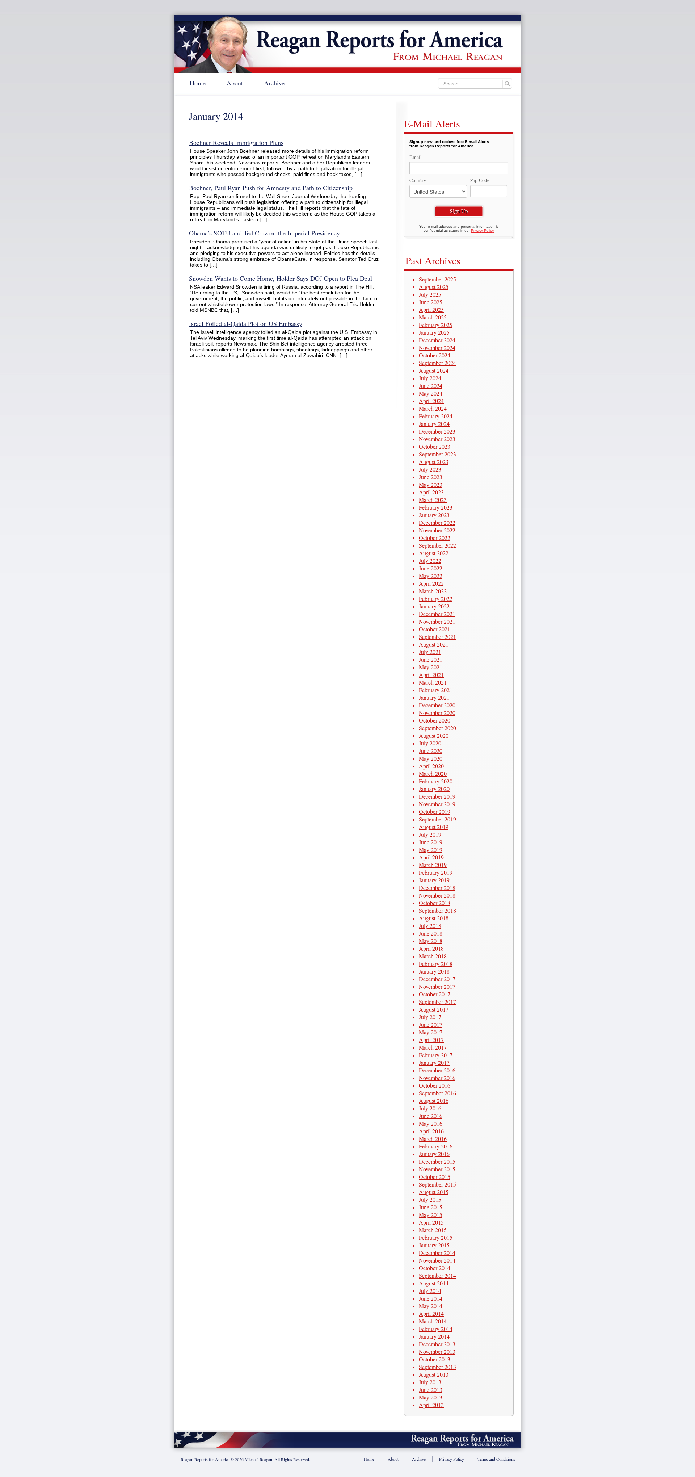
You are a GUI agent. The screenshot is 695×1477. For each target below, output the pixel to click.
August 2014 (433, 1283)
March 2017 (433, 1047)
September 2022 (437, 545)
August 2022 (433, 553)
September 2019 (437, 819)
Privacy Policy (451, 1459)
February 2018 (435, 963)
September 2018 (437, 910)
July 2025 (430, 294)
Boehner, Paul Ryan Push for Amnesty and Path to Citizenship (271, 187)
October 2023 (434, 446)
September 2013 (437, 1367)
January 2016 (434, 1154)
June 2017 (430, 1024)
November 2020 (437, 712)
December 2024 (437, 340)
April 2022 (431, 583)
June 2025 (430, 302)
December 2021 (437, 614)
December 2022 (437, 522)
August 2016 (433, 1100)
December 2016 (437, 1070)
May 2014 (430, 1306)
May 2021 (430, 667)
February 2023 (435, 507)
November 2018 (437, 895)
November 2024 (437, 347)
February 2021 (435, 690)
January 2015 (434, 1245)
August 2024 (433, 370)
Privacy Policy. (482, 231)
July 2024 (430, 378)
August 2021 (433, 644)
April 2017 (431, 1039)
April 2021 (431, 674)
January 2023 (434, 515)
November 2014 (437, 1260)
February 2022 (435, 598)
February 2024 (435, 416)
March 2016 (433, 1138)
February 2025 (435, 325)
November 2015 (437, 1169)
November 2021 (437, 621)
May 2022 (430, 575)
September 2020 (437, 728)
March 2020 (433, 773)
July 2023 (430, 469)
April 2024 (431, 401)
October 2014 (434, 1268)
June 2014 (430, 1298)
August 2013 (433, 1374)
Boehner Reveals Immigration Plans (236, 142)
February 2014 (435, 1328)
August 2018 (433, 918)
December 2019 (437, 796)
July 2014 (430, 1290)
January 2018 (434, 971)
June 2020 (430, 750)
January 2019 (434, 880)
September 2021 (437, 636)
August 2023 (433, 461)
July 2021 (430, 652)
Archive (274, 83)
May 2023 (430, 484)
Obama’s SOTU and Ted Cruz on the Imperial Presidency (264, 233)
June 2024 (430, 385)
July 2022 (430, 560)
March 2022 (433, 591)
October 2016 (434, 1085)
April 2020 (431, 766)
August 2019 (433, 826)
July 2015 (430, 1199)
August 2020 (433, 735)
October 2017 (434, 994)
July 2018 (430, 925)
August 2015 (433, 1192)
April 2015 (431, 1222)
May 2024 (430, 393)
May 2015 (430, 1214)
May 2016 (430, 1123)
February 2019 (435, 872)
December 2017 (437, 979)
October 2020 (434, 720)
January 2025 (434, 332)
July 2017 (430, 1017)
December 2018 (437, 887)
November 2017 (437, 986)
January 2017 (434, 1062)
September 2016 (437, 1093)
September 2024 (437, 363)
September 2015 (437, 1184)
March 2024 (433, 408)
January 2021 (434, 697)
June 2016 (430, 1116)
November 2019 (437, 804)
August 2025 (433, 286)
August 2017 (433, 1009)
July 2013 (430, 1382)
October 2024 (434, 355)
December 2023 (437, 431)
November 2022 (437, 530)
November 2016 (437, 1077)
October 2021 (434, 629)
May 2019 (430, 849)
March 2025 (433, 317)
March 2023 (433, 499)
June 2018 (430, 933)
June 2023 (430, 477)
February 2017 (435, 1055)
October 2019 (434, 811)
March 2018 (433, 956)
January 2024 (434, 423)
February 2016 (435, 1146)
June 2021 (430, 659)
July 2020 (430, 743)
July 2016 (430, 1108)
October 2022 (434, 537)
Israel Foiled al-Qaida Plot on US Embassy (245, 323)
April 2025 (431, 309)
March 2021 (433, 682)
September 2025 (437, 279)
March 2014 (433, 1321)
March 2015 (433, 1230)
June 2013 (430, 1389)
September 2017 (437, 1001)
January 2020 (434, 788)
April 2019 (431, 857)
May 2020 (430, 758)
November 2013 (437, 1351)
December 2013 (437, 1344)
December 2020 (437, 705)
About (235, 83)
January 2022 (434, 606)
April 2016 (431, 1131)
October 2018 (434, 903)
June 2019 (430, 842)
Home (198, 83)
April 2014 (431, 1313)
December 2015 (437, 1161)
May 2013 (430, 1397)
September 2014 (437, 1275)
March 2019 (433, 865)
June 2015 (430, 1207)
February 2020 (435, 781)
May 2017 (430, 1032)
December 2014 (437, 1252)
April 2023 (431, 492)
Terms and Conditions (496, 1459)
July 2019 (430, 834)
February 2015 (435, 1237)
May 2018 (430, 941)
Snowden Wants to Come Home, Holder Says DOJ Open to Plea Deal (280, 278)
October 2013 (434, 1359)
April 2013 (431, 1405)
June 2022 (430, 568)
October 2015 (434, 1176)
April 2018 (431, 948)
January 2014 (434, 1336)
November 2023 (437, 439)
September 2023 (437, 454)
